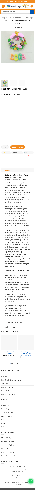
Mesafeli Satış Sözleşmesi (10, 438)
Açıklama (9, 170)
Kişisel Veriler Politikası (9, 456)
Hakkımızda (5, 405)
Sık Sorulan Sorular (7, 412)
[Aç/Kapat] (3, 170)
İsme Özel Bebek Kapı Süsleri (11, 380)
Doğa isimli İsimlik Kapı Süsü (9, 352)
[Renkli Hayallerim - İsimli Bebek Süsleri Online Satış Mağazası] (17, 6)
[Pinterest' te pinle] (13, 158)
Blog (2, 420)
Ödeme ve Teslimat (7, 445)
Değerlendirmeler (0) (13, 327)
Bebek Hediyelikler (7, 387)
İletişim (3, 427)
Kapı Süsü (4, 376)
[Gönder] (32, 11)
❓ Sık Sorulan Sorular (13, 322)
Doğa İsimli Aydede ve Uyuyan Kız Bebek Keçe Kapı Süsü (26, 353)
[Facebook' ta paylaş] (6, 158)
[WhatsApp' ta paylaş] (3, 158)
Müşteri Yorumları (7, 416)
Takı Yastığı (5, 383)
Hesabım (4, 423)
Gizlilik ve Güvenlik (7, 441)
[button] (3, 6)
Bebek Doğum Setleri (8, 394)
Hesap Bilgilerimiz (7, 409)
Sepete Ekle (17, 147)
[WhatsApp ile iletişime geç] (30, 481)
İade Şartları (5, 448)
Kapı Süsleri (7, 18)
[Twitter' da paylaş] (9, 158)
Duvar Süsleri (5, 391)
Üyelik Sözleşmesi (7, 452)
